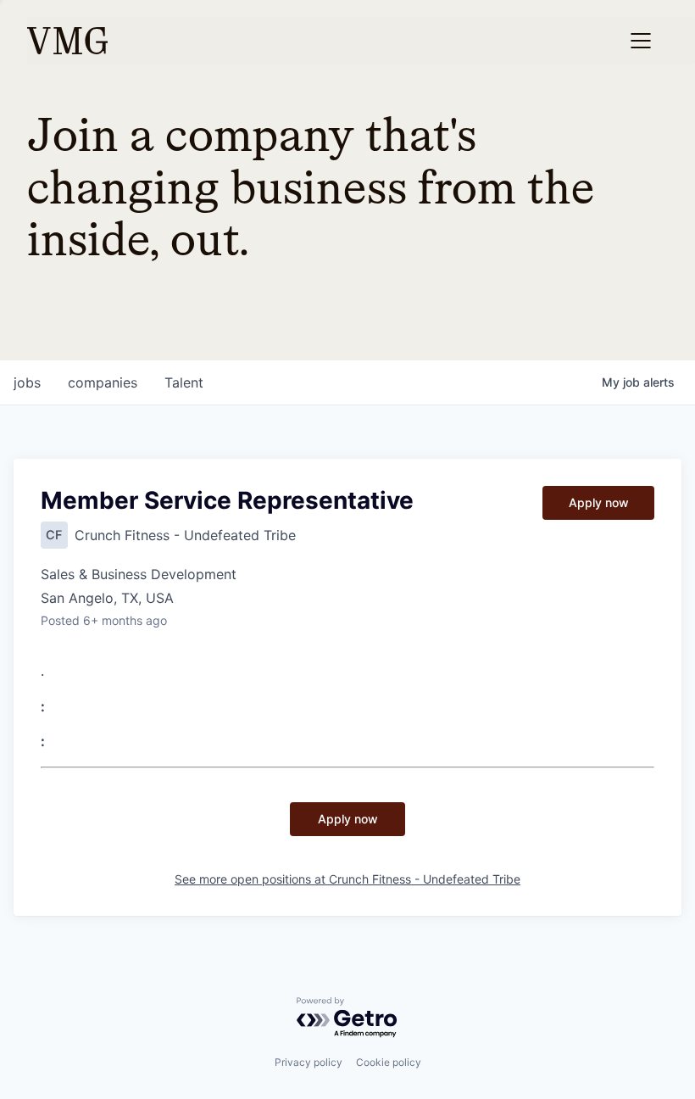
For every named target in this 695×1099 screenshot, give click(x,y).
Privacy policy (308, 1062)
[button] (640, 40)
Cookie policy (388, 1062)
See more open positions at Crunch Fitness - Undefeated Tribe (347, 879)
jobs (27, 382)
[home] (67, 40)
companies (102, 382)
